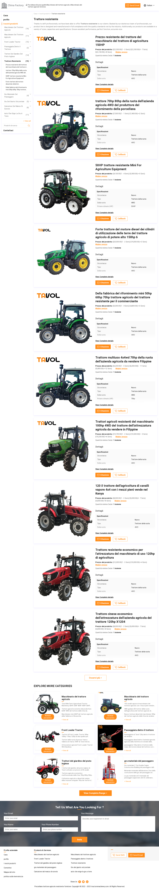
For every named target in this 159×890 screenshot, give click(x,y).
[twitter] (83, 881)
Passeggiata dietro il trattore (16, 48)
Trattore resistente (16, 61)
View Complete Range (94, 793)
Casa (5, 15)
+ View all (27, 121)
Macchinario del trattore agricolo (58, 5)
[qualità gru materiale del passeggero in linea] (110, 768)
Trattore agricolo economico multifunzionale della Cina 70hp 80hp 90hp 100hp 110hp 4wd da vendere (77, 774)
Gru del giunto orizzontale (16, 101)
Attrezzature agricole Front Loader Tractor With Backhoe (77, 746)
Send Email (134, 5)
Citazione (104, 90)
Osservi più (94, 678)
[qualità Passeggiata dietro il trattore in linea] (110, 737)
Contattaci (8, 130)
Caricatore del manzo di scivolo (16, 107)
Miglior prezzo (121, 52)
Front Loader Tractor (16, 42)
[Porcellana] (12, 5)
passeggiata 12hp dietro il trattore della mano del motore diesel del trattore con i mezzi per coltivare (139, 746)
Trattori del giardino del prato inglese (16, 55)
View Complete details (104, 84)
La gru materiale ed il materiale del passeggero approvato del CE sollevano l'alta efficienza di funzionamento (138, 777)
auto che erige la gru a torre (16, 114)
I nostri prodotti (10, 24)
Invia (79, 839)
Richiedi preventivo (48, 717)
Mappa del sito (9, 872)
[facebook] (79, 881)
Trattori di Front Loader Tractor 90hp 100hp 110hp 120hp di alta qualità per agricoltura (75, 735)
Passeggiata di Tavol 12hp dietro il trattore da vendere (139, 735)
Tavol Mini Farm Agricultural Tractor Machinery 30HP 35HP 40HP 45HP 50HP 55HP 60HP (76, 705)
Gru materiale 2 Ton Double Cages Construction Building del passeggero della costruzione (139, 766)
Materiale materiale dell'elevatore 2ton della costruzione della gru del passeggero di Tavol (139, 772)
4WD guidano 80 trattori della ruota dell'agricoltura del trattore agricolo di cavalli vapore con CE (137, 710)
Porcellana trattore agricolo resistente (49, 886)
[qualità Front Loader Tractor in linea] (47, 737)
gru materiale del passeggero (16, 95)
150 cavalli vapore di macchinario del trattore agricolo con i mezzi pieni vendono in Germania (139, 705)
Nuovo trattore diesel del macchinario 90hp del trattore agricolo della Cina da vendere (139, 715)
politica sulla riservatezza (13, 876)
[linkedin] (87, 881)
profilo (6, 19)
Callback (122, 90)
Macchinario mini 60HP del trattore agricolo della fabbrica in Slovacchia (77, 715)
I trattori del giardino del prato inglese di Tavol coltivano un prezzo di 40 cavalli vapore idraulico (76, 769)
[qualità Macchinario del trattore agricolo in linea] (47, 704)
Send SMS (120, 855)
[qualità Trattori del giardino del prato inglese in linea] (47, 768)
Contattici (7, 868)
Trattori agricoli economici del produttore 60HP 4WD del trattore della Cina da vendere (76, 710)
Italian (149, 5)
